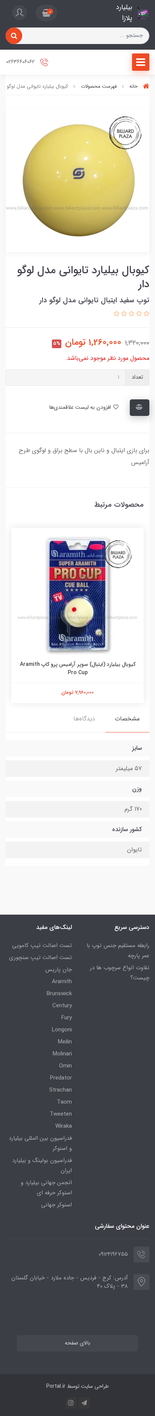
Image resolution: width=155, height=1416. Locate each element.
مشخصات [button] (127, 718)
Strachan (60, 1090)
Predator (61, 1078)
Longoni (62, 1029)
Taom (64, 1102)
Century (62, 1005)
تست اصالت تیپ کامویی (42, 945)
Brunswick (59, 993)
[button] (46, 13)
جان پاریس (58, 969)
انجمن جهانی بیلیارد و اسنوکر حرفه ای (46, 1187)
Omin (65, 1065)
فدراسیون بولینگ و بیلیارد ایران (42, 1165)
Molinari (62, 1053)
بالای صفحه (77, 1343)
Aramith (62, 981)
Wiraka (63, 1126)
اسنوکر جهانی (56, 1204)
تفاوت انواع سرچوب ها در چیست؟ (119, 972)
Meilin (65, 1041)
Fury (66, 1017)
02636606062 (21, 62)
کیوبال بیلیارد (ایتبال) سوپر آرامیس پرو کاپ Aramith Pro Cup (77, 668)
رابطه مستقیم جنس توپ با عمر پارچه (118, 950)
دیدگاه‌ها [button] (84, 718)
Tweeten (61, 1114)
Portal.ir (55, 1386)
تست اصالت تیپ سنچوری (40, 957)
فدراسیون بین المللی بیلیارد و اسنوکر (40, 1143)
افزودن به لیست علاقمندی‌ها (80, 407)
